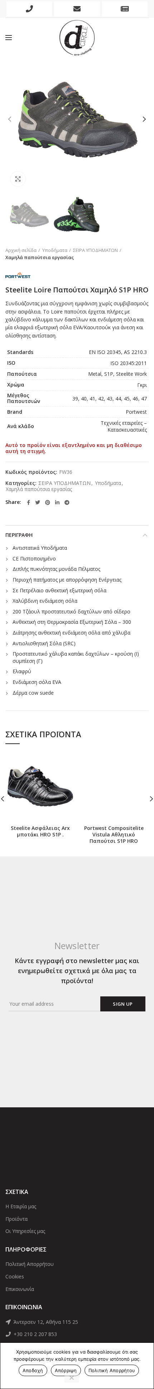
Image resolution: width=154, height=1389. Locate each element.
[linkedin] (57, 502)
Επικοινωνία (19, 1289)
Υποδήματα (54, 250)
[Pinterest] (48, 502)
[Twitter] (38, 502)
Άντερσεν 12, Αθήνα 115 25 (45, 1321)
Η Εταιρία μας (20, 1206)
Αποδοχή (33, 1370)
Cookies (14, 1276)
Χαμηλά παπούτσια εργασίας (39, 257)
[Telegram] (67, 502)
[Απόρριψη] (71, 1378)
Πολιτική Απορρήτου (29, 1264)
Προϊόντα (16, 1218)
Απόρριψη (66, 1370)
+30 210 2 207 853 (34, 1334)
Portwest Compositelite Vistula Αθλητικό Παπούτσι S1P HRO (114, 834)
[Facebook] (28, 502)
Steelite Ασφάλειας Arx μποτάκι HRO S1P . (40, 831)
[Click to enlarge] (18, 179)
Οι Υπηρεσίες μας (25, 1231)
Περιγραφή (19, 534)
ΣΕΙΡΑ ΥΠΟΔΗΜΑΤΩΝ (95, 250)
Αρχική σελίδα (21, 250)
